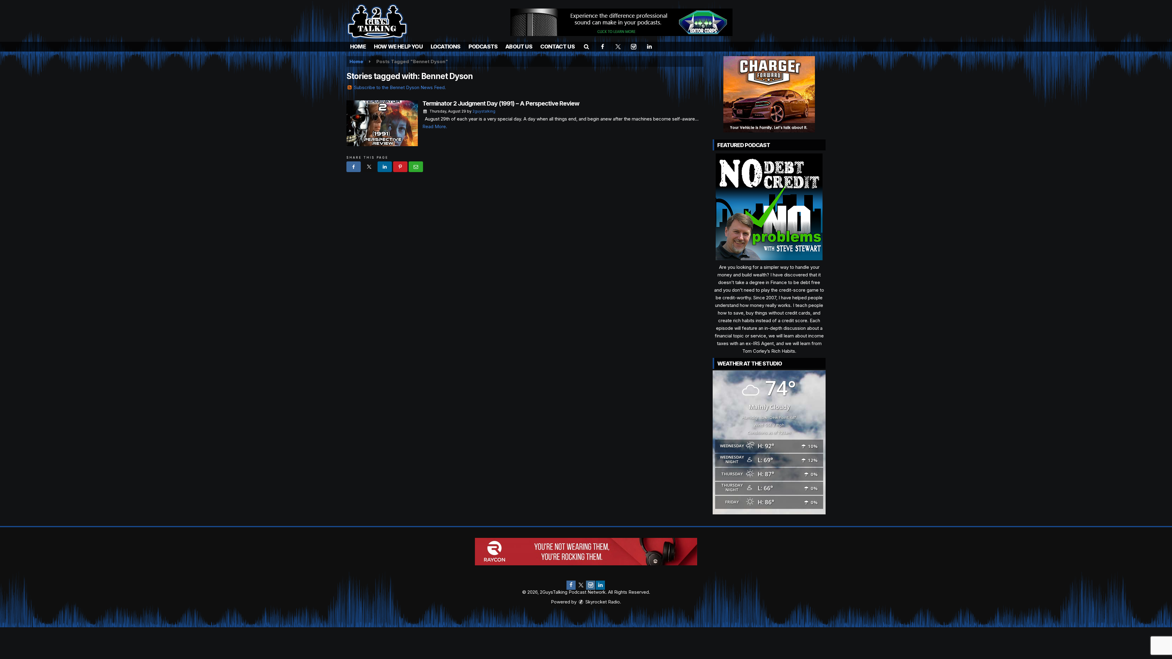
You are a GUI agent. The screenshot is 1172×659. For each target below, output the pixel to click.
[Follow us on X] (580, 585)
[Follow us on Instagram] (590, 585)
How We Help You (398, 46)
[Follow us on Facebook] (571, 585)
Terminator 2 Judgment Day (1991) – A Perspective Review (500, 103)
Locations (446, 46)
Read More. (434, 126)
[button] (586, 46)
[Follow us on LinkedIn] (600, 585)
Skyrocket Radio (602, 602)
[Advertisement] (621, 22)
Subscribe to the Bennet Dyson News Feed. (400, 87)
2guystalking (483, 111)
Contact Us (557, 46)
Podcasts (483, 46)
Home (358, 46)
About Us (518, 46)
